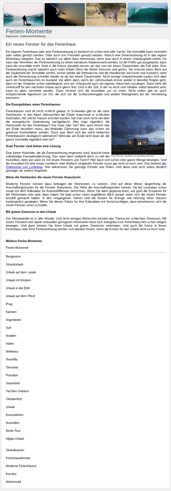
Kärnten (11, 312)
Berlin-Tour (13, 430)
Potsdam (12, 375)
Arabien (11, 335)
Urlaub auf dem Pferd (20, 296)
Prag (9, 304)
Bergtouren (13, 256)
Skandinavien (15, 450)
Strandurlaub (14, 264)
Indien (10, 343)
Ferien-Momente (17, 247)
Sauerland (13, 383)
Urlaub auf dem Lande (21, 272)
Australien (12, 422)
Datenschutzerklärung (32, 36)
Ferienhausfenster (18, 458)
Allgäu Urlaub (15, 438)
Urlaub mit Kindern (18, 280)
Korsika (11, 474)
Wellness (12, 351)
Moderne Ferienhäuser (21, 466)
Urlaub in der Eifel (18, 288)
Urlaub (10, 407)
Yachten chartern (17, 391)
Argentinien (13, 319)
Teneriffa (11, 359)
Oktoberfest (14, 399)
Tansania (12, 367)
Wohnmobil (13, 481)
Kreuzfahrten (14, 415)
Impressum (12, 36)
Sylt (8, 327)
